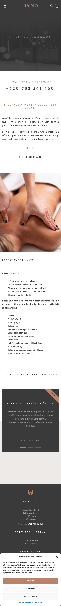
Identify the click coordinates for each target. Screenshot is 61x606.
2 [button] (30, 447)
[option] (30, 420)
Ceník (30, 148)
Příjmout (30, 581)
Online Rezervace (30, 157)
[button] (56, 556)
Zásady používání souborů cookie (30, 602)
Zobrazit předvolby (30, 597)
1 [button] (23, 447)
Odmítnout (30, 589)
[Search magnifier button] (51, 5)
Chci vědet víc (30, 440)
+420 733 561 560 (30, 88)
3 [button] (37, 447)
